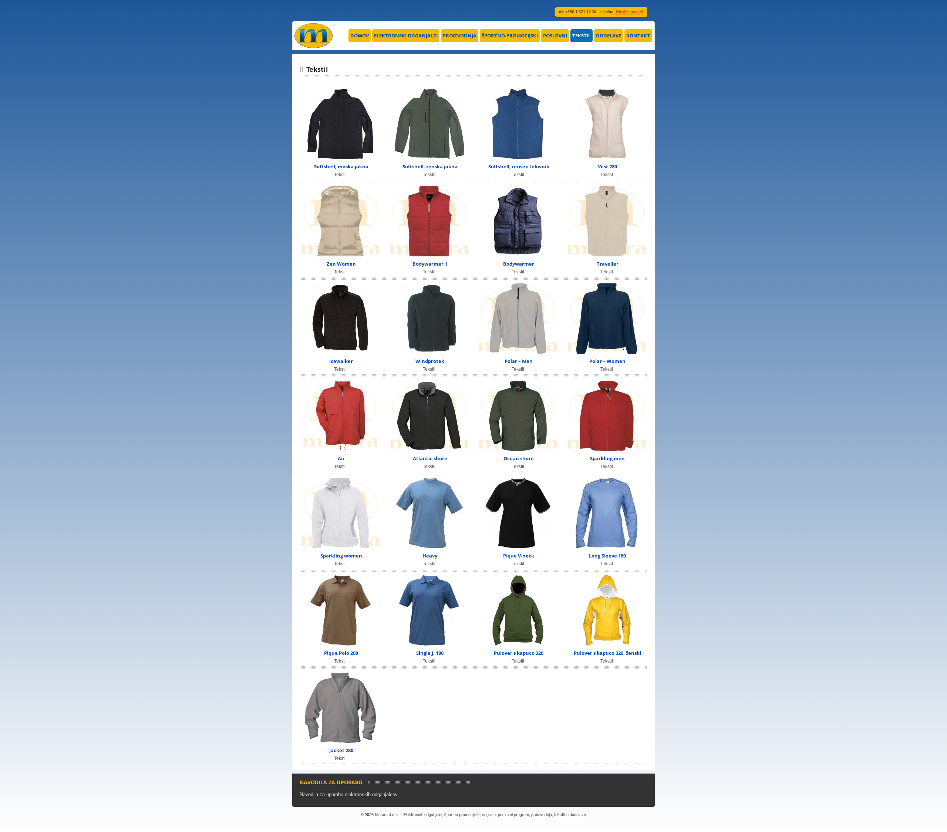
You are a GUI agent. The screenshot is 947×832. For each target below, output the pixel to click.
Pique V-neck (518, 555)
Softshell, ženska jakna (430, 166)
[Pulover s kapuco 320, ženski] (606, 610)
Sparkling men (607, 458)
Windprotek (429, 361)
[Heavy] (429, 513)
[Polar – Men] (518, 318)
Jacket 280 (341, 750)
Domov (359, 35)
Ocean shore (518, 458)
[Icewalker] (340, 318)
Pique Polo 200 (341, 653)
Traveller (608, 263)
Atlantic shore (430, 458)
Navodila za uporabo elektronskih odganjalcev (349, 794)
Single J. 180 (430, 653)
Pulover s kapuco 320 (518, 653)
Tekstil (581, 35)
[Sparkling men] (606, 416)
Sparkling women (341, 555)
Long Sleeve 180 (607, 555)
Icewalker (341, 361)
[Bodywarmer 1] (429, 221)
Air (341, 458)
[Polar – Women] (606, 318)
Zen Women (341, 263)
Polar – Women (607, 361)
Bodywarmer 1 (429, 263)
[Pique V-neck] (518, 513)
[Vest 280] (606, 124)
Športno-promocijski (510, 35)
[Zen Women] (340, 221)
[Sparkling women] (340, 513)
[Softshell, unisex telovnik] (518, 124)
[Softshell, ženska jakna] (429, 124)
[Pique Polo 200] (340, 610)
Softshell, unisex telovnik (518, 166)
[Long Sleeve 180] (606, 513)
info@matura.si (629, 12)
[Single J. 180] (429, 610)
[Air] (340, 416)
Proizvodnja (459, 35)
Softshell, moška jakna (341, 166)
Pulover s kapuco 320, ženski (607, 653)
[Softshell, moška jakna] (340, 124)
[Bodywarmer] (518, 221)
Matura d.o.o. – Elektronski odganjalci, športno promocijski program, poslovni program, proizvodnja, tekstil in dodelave (480, 814)
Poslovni (555, 35)
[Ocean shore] (518, 416)
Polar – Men (519, 361)
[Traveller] (606, 221)
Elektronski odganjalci (406, 35)
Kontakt (638, 35)
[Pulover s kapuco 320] (518, 610)
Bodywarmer (518, 263)
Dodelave (608, 35)
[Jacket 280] (340, 708)
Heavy (429, 555)
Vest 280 (607, 166)
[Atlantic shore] (429, 416)
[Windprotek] (429, 318)
